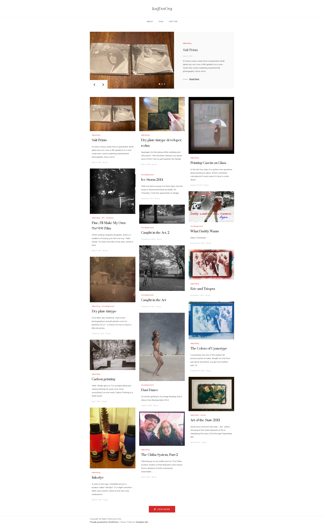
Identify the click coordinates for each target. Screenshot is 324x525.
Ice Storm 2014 (152, 180)
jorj (106, 162)
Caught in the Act (153, 300)
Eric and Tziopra (202, 289)
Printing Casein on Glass (208, 163)
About (150, 21)
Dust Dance (149, 390)
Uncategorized (147, 174)
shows (203, 415)
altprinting (187, 43)
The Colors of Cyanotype (208, 349)
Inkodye (98, 478)
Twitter (173, 21)
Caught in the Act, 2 (155, 233)
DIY (103, 218)
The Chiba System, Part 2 (159, 455)
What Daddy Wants (204, 231)
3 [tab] (164, 84)
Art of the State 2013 (205, 420)
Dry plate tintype (104, 311)
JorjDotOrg (162, 8)
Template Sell (141, 522)
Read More (194, 79)
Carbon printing (103, 379)
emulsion (110, 218)
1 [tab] (159, 84)
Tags (161, 21)
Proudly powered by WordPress (104, 522)
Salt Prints (190, 50)
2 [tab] (162, 84)
